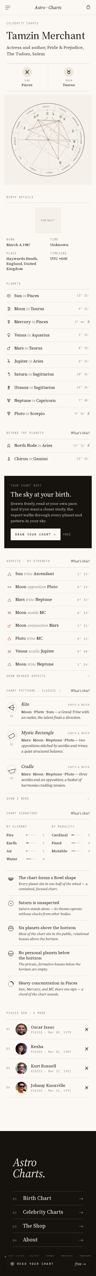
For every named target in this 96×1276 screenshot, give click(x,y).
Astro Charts (48, 7)
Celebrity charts (22, 23)
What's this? (80, 433)
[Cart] (88, 7)
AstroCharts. (29, 1168)
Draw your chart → (35, 534)
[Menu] (7, 7)
